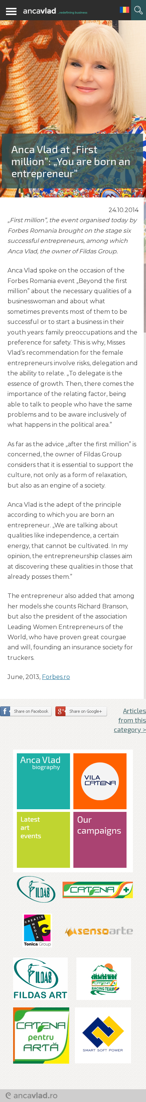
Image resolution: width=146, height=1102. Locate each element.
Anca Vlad (55, 11)
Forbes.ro (56, 676)
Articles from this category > (130, 719)
